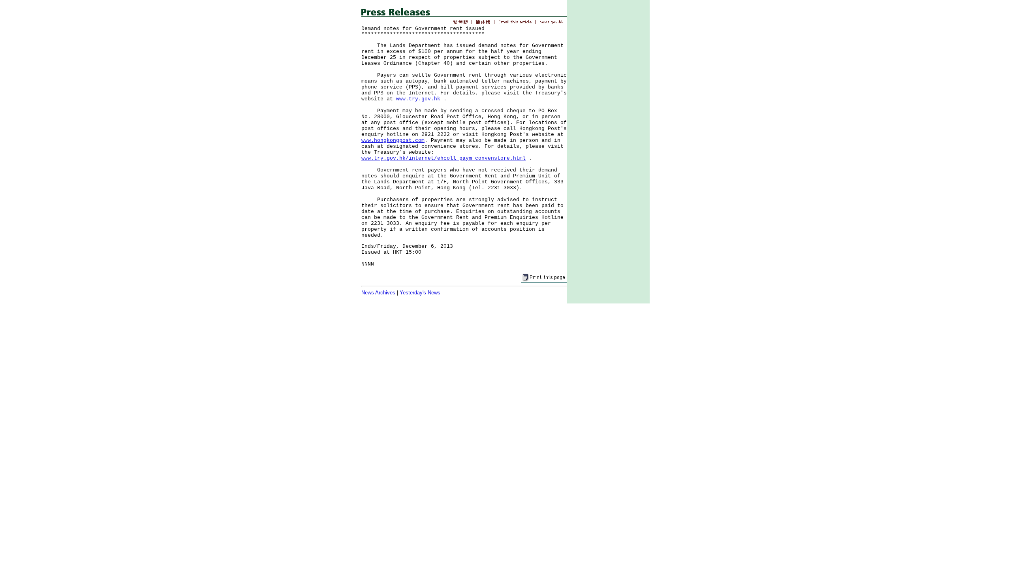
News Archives (378, 293)
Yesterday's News (420, 293)
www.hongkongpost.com (393, 140)
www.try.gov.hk (418, 99)
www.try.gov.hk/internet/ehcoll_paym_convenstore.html (443, 158)
